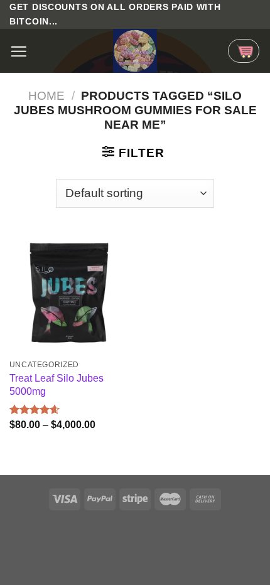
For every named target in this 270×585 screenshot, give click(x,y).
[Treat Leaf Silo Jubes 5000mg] (69, 292)
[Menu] (18, 51)
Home (46, 95)
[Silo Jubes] (135, 51)
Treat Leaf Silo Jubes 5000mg (56, 384)
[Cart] (243, 51)
